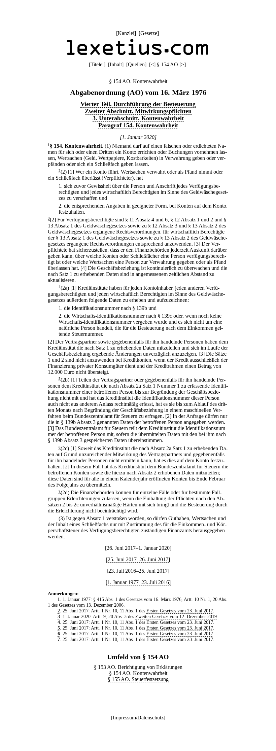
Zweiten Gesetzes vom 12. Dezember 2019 (176, 616)
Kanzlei (126, 33)
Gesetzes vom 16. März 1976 (153, 599)
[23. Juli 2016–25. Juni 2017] (138, 571)
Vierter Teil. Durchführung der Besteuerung (138, 104)
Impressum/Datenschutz (138, 717)
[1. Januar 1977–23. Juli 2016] (138, 582)
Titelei (97, 64)
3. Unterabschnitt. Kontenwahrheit (138, 118)
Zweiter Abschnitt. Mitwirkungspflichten (138, 111)
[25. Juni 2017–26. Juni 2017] (138, 559)
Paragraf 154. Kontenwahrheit (138, 125)
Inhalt (116, 64)
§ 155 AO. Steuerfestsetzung (138, 679)
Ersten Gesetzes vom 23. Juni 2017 (179, 610)
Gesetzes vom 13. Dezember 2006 (91, 605)
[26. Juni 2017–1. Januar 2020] (138, 548)
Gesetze (148, 33)
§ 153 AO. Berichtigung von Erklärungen (138, 667)
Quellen (136, 64)
